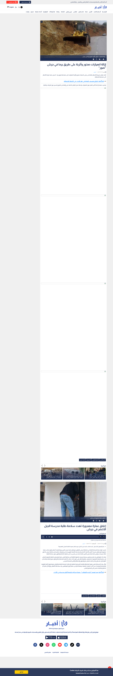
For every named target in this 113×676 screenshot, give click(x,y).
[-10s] (100, 537)
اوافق (21, 672)
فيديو (32, 11)
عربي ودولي (69, 11)
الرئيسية (104, 11)
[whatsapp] (54, 645)
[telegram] (66, 645)
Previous (45, 466)
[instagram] (47, 645)
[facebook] (35, 645)
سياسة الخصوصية (80, 673)
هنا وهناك (52, 11)
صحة (86, 11)
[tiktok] (72, 645)
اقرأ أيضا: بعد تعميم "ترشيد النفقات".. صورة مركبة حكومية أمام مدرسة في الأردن (78, 572)
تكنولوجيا (45, 11)
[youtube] (60, 645)
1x (46, 537)
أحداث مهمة (38, 11)
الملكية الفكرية (56, 652)
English (11, 7)
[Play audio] (43, 536)
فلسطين (81, 11)
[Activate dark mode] (20, 7)
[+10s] (104, 537)
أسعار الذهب (97, 11)
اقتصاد (62, 11)
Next (42, 466)
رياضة (57, 11)
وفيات (27, 11)
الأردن (90, 11)
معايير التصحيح (48, 652)
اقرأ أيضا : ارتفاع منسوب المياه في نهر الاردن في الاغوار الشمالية (84, 81)
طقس (75, 11)
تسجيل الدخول (24, 2)
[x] (41, 645)
